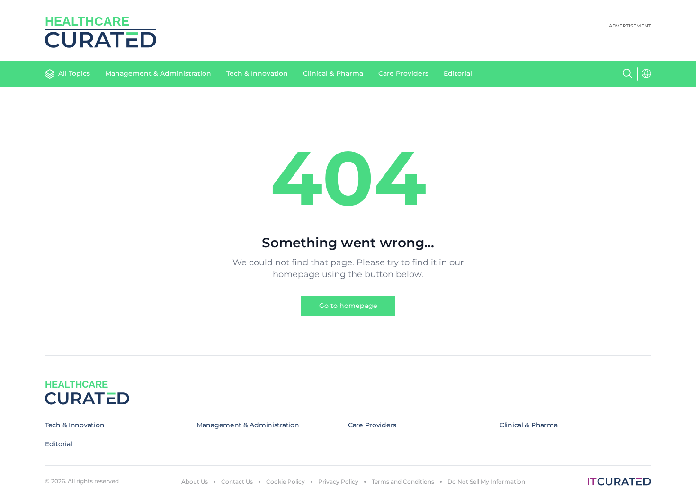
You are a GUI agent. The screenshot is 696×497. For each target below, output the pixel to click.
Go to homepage (348, 305)
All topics (74, 73)
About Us (194, 481)
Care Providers (403, 73)
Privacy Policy (338, 481)
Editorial (458, 73)
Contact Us (237, 481)
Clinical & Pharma (333, 73)
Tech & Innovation (257, 73)
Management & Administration (158, 73)
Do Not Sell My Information (486, 481)
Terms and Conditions (403, 481)
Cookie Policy (285, 481)
